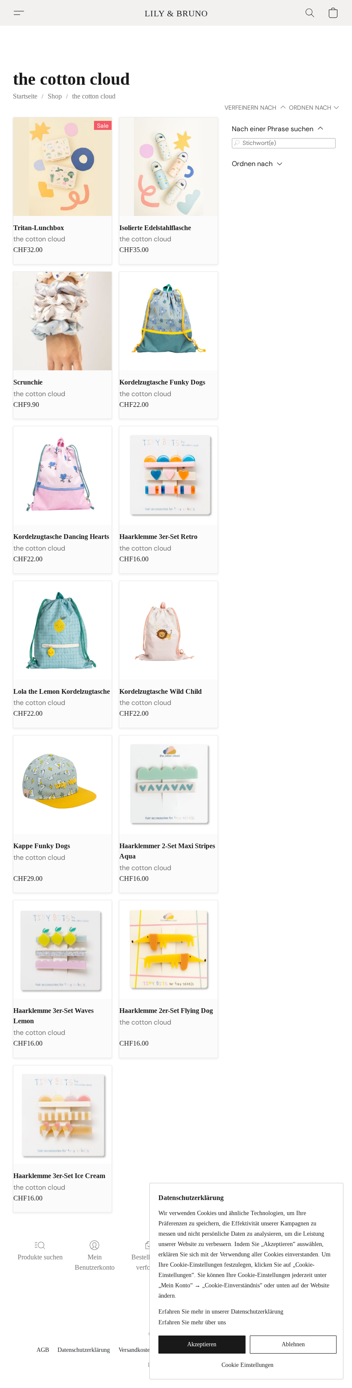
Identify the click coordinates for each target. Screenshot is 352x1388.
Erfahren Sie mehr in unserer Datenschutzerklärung (220, 1311)
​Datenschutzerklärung (84, 1350)
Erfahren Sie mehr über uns (192, 1322)
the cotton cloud (93, 96)
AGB (42, 1350)
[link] (247, 1362)
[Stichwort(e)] (237, 143)
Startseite (25, 96)
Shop (55, 96)
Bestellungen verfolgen (149, 1262)
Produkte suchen (40, 1257)
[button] (176, 13)
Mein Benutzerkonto (95, 1262)
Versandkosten (135, 1350)
